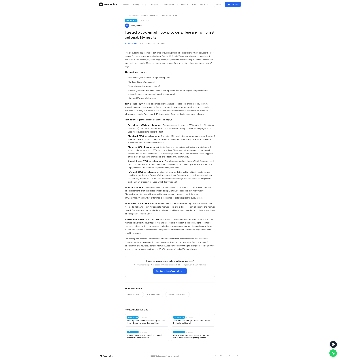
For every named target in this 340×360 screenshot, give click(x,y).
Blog (238, 356)
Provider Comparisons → (177, 294)
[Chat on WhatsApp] (333, 353)
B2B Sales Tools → (154, 294)
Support (232, 356)
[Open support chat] (333, 344)
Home (127, 15)
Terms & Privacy (221, 356)
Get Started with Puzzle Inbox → (170, 271)
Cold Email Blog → (134, 294)
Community (136, 15)
